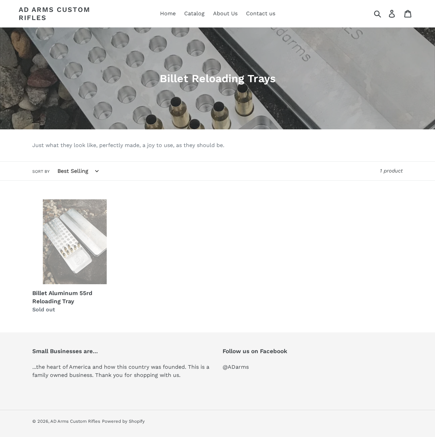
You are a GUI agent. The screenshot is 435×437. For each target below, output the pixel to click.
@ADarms (236, 367)
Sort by (41, 171)
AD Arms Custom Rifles (54, 13)
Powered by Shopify (123, 421)
